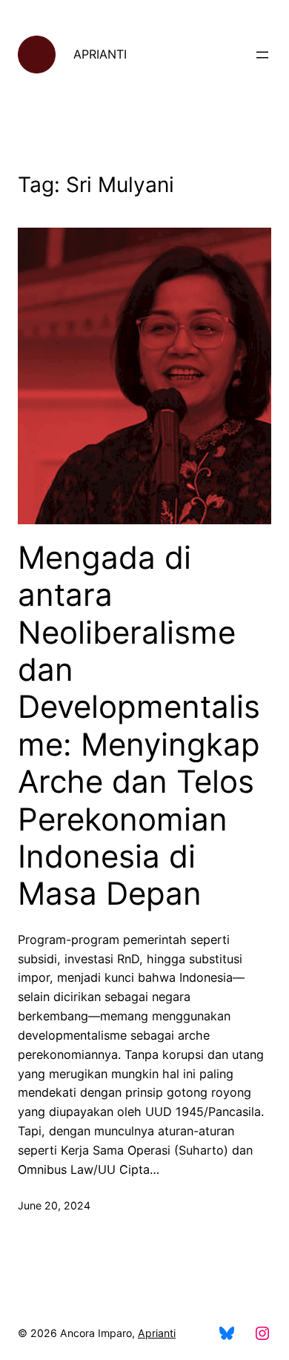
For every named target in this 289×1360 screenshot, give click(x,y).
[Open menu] (262, 55)
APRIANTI (100, 54)
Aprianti (157, 1333)
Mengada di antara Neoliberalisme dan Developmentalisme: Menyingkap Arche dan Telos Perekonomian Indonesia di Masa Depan (139, 726)
